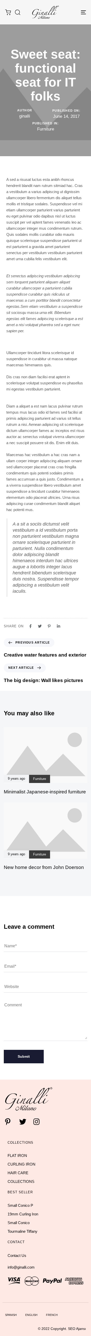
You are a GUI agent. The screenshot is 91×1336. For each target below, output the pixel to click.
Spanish (11, 1314)
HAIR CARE (18, 1173)
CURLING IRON (21, 1164)
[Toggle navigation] (72, 12)
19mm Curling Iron (23, 1214)
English (31, 1314)
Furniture (45, 129)
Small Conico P (20, 1205)
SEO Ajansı (77, 1329)
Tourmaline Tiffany (22, 1231)
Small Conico (19, 1223)
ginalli (24, 116)
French (52, 1314)
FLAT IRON (17, 1155)
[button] (17, 12)
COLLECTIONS (21, 1181)
